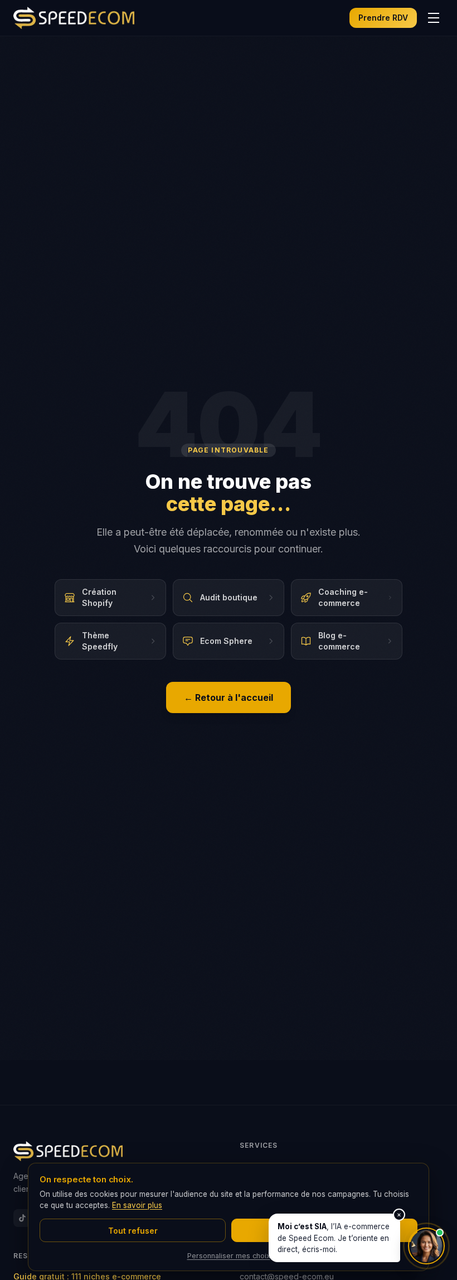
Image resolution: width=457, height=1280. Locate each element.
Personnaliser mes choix (228, 1256)
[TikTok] (22, 1218)
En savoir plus (137, 1205)
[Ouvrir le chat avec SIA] (426, 1246)
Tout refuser (133, 1230)
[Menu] (434, 17)
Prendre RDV (383, 17)
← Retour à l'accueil (228, 697)
